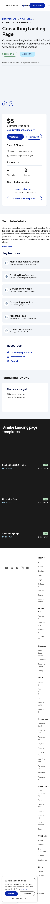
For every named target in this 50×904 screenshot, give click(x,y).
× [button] (34, 879)
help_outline (28, 126)
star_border (44, 468)
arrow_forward (11, 104)
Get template (15, 137)
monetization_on (8, 151)
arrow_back (4, 104)
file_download (39, 468)
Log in (23, 5)
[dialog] (19, 889)
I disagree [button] (27, 894)
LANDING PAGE (7, 468)
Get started (37, 5)
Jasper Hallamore (23, 189)
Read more (24, 889)
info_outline (14, 54)
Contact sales (11, 5)
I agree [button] (11, 894)
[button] (20, 898)
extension (8, 155)
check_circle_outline (6, 263)
